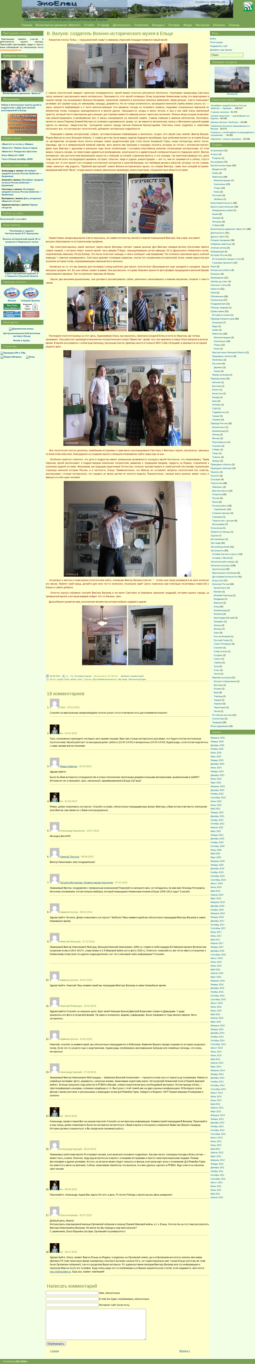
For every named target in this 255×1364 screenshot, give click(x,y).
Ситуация (215, 479)
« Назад (54, 1351)
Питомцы (217, 221)
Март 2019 (216, 898)
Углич (217, 670)
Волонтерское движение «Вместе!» (58, 25)
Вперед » (184, 1351)
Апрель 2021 (217, 827)
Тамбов (218, 662)
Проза (215, 502)
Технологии (216, 528)
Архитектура (218, 569)
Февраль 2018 (218, 913)
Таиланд (218, 696)
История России (219, 255)
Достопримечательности (105, 679)
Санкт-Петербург (222, 644)
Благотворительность (221, 203)
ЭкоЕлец (10, 1361)
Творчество (217, 483)
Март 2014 (216, 1066)
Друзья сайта (217, 236)
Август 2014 (217, 1048)
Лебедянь (219, 621)
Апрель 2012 (217, 1152)
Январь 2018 (217, 917)
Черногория (220, 707)
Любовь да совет (219, 281)
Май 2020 (215, 853)
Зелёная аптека (219, 248)
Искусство (217, 580)
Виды (215, 326)
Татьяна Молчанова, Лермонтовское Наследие (86, 882)
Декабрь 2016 (217, 951)
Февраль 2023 (218, 786)
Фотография (218, 524)
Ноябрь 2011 (217, 1171)
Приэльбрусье (219, 442)
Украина (216, 419)
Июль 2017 (216, 932)
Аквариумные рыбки (222, 210)
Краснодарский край (224, 618)
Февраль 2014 (218, 1070)
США (214, 408)
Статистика (141, 25)
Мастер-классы (220, 491)
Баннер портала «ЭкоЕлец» (224, 122)
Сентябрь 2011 (218, 1179)
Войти (213, 38)
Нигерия (216, 404)
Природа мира (218, 378)
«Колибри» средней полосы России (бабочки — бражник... (228, 106)
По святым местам (222, 715)
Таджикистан (218, 412)
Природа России (219, 423)
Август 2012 (217, 1137)
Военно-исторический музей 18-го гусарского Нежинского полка (21, 240)
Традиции (217, 722)
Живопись (217, 487)
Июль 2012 (216, 1141)
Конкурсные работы (221, 270)
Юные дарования (219, 726)
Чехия (217, 711)
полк (80, 679)
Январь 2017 (217, 947)
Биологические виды (221, 165)
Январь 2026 (217, 741)
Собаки (216, 225)
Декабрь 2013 (217, 1078)
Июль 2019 (216, 887)
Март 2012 (216, 1156)
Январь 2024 (217, 771)
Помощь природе (219, 307)
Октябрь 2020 (218, 846)
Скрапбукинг (220, 509)
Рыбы (217, 192)
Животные (217, 177)
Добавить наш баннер (221, 50)
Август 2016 (217, 958)
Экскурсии (232, 94)
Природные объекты (222, 356)
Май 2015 (215, 1014)
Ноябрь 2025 (217, 749)
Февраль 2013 (218, 1115)
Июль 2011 (216, 1186)
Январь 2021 (217, 835)
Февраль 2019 (218, 902)
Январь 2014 (217, 1074)
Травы (217, 371)
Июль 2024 (216, 767)
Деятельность (122, 25)
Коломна (218, 614)
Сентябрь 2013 (218, 1089)
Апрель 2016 (217, 973)
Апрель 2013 (217, 1107)
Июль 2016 (216, 962)
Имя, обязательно (109, 1293)
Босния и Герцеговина (225, 681)
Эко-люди (122, 679)
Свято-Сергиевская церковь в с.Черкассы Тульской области (21, 274)
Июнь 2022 (216, 805)
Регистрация (216, 42)
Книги (213, 266)
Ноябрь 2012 (217, 1126)
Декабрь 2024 (217, 764)
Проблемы (217, 360)
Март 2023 (216, 782)
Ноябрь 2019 (217, 872)
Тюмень (216, 457)
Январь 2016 (217, 984)
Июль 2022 (216, 801)
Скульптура (218, 718)
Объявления (217, 296)
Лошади (216, 218)
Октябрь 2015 (218, 995)
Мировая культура (221, 677)
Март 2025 (216, 756)
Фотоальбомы (218, 539)
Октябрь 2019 (218, 876)
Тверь (215, 453)
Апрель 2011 (217, 1197)
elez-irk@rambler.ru (60, 1271)
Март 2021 (216, 831)
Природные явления (221, 468)
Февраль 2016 (218, 980)
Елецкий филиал (30, 300)
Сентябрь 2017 (218, 928)
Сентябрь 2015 (218, 999)
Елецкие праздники (220, 240)
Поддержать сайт (219, 46)
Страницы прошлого (222, 263)
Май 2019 (215, 891)
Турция (215, 416)
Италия (217, 688)
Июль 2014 (216, 1051)
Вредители (217, 169)
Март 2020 (216, 857)
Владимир (219, 599)
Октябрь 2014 (218, 1040)
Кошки (215, 214)
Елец (67, 679)
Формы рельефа (220, 375)
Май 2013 (215, 1104)
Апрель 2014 (217, 1063)
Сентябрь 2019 (218, 880)
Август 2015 (217, 1003)
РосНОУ (215, 476)
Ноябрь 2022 (217, 794)
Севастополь (220, 651)
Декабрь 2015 (217, 988)
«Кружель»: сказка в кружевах (226, 139)
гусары (60, 679)
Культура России (220, 584)
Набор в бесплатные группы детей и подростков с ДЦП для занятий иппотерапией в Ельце (21, 108)
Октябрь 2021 (218, 823)
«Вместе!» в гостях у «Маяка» (17, 144)
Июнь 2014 (216, 1055)
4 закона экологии (220, 112)
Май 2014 (215, 1059)
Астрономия (217, 150)
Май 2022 (215, 808)
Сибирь (216, 449)
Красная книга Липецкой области (228, 352)
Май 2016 (215, 969)
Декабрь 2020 (217, 838)
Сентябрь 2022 (218, 797)
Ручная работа (219, 505)
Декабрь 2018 (217, 906)
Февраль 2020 (218, 861)
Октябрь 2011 (217, 1175)
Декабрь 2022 (217, 790)
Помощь (234, 25)
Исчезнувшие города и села (226, 259)
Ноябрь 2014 (217, 1037)
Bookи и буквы (21, 340)
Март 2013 (216, 1111)
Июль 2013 (216, 1096)
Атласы (214, 154)
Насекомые (220, 184)
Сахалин (216, 446)
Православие (217, 311)
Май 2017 (215, 939)
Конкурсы (158, 25)
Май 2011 (215, 1194)
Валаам (218, 591)
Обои (213, 292)
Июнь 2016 (216, 966)
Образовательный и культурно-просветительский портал (65, 19)
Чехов (217, 674)
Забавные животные (221, 244)
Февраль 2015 (218, 1025)
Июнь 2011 (216, 1190)
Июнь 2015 (216, 1010)
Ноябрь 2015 (217, 992)
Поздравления (218, 304)
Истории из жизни (221, 315)
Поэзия (216, 498)
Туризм (214, 535)
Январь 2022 (217, 812)
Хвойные (218, 199)
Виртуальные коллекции (224, 573)
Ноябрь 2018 (217, 910)
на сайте (13, 219)
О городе (103, 25)
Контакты (219, 25)
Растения (217, 195)
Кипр (214, 401)
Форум (187, 25)
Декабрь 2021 (217, 816)
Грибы (215, 173)
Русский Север (221, 640)
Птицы (217, 188)
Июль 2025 (216, 752)
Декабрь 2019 (217, 868)
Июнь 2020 (216, 850)
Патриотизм (217, 300)
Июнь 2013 (216, 1100)
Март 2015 (216, 1022)
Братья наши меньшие (222, 207)
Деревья (218, 367)
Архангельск (218, 427)
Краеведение (217, 277)
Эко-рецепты (217, 550)
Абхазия (216, 382)
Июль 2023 (216, 779)
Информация (217, 251)
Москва (216, 438)
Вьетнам (216, 386)
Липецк (215, 434)
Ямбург (216, 461)
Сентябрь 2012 (218, 1134)
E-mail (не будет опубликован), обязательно (124, 1299)
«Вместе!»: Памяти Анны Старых (19, 148)
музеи (73, 679)
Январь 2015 (217, 1029)
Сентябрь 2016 (218, 954)
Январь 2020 (217, 865)
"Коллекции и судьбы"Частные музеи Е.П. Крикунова (21, 232)
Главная (27, 25)
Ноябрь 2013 (217, 1081)
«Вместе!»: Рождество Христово (19, 151)
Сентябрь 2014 (218, 1044)
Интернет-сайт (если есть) (114, 1305)
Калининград (218, 431)
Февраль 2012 (218, 1160)
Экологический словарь (223, 562)
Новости (215, 289)
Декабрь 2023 (217, 775)
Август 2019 (217, 883)
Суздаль (218, 655)
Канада (215, 397)
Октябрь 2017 (218, 924)
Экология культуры (137, 679)
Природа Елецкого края (222, 319)
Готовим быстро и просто (225, 554)
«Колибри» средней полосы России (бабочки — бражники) (22, 173)
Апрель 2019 (217, 895)
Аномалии (217, 322)
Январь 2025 (217, 760)
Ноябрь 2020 (217, 842)
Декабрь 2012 (217, 1122)
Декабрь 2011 (217, 1167)
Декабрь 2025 (217, 745)
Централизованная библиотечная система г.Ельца (21, 334)
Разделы (216, 158)
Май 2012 (215, 1149)
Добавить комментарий (132, 676)
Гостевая (174, 25)
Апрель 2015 (217, 1018)
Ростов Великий (222, 636)
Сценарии (217, 517)
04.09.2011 (55, 676)
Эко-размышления (220, 547)
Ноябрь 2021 (217, 820)
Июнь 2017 (216, 936)
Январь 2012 (217, 1164)
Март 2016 (216, 977)
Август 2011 (217, 1182)
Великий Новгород (223, 595)
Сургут (217, 659)
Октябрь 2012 (218, 1130)
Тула (216, 666)
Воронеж (218, 603)
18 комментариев (82, 676)
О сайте (89, 25)
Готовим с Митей (220, 558)
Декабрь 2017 (217, 921)
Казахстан (217, 393)
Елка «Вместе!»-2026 (13, 155)
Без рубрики (217, 162)
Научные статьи (219, 285)
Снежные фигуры (221, 513)
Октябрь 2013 (218, 1085)
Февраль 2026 (218, 738)
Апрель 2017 (217, 943)
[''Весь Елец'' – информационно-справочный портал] (12, 309)
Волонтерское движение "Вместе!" (22, 93)
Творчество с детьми (223, 520)
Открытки (217, 494)
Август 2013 (217, 1093)
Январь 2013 (217, 1119)
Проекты (215, 472)
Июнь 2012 (216, 1145)
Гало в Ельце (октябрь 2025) (17, 159)
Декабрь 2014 (217, 1033)
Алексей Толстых (69, 856)
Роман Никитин (68, 766)
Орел (216, 632)
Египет (215, 389)
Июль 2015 (216, 1007)
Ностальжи (203, 25)
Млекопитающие (222, 180)
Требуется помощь (220, 532)
